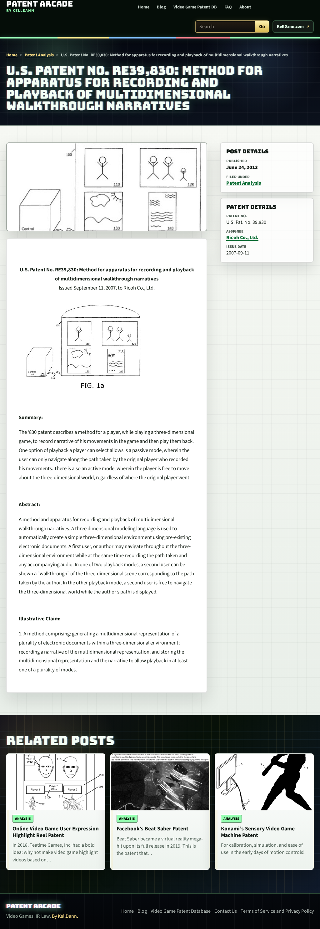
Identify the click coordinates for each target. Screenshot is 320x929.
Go (262, 26)
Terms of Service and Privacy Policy (277, 911)
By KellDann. (65, 916)
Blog (161, 7)
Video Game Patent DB (195, 7)
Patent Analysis (39, 55)
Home (143, 7)
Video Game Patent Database (181, 911)
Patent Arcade (33, 906)
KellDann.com (290, 26)
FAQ (228, 7)
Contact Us (225, 911)
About (245, 7)
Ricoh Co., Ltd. (242, 237)
